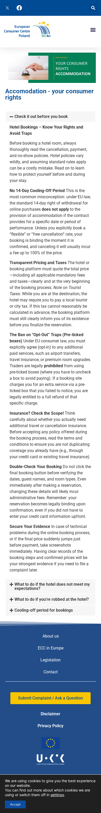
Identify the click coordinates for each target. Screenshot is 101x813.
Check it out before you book (41, 116)
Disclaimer (50, 713)
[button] (93, 8)
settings (57, 795)
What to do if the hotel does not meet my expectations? (52, 586)
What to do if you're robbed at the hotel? (52, 599)
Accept (15, 804)
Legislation (50, 660)
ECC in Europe (50, 648)
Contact (51, 671)
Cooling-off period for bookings (44, 610)
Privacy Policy (50, 725)
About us (50, 636)
